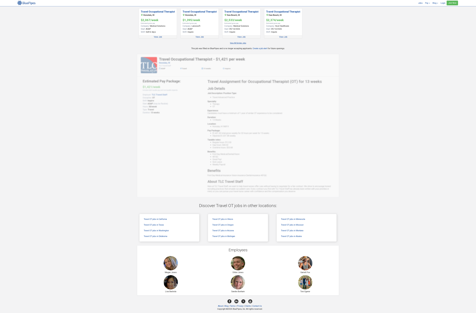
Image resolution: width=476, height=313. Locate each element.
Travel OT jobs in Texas (154, 225)
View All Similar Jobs (238, 43)
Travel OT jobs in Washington (156, 230)
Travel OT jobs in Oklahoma (155, 236)
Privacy (240, 306)
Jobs (420, 3)
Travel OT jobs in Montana (292, 230)
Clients (248, 306)
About (220, 306)
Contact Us (257, 306)
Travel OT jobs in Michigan (223, 236)
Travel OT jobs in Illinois (222, 219)
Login (443, 3)
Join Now (452, 3)
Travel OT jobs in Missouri (292, 225)
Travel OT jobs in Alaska (291, 236)
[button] (427, 3)
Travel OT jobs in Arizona (223, 230)
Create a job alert (260, 48)
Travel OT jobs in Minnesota (293, 219)
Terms (232, 306)
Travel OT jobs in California (155, 219)
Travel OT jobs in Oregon (223, 225)
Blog (226, 306)
